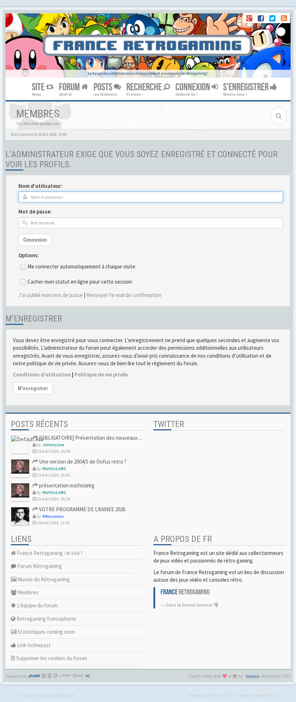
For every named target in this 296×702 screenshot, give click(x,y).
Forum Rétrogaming (39, 566)
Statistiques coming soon (46, 631)
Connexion (35, 240)
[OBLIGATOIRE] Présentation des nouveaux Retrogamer (102, 437)
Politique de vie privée (101, 374)
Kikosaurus (53, 516)
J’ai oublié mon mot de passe (50, 295)
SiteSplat (253, 676)
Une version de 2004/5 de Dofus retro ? (82, 461)
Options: (28, 255)
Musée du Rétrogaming (43, 579)
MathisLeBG (54, 468)
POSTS (103, 87)
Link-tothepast (33, 645)
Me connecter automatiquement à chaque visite (81, 266)
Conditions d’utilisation (42, 374)
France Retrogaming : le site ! (49, 553)
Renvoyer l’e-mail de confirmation (123, 295)
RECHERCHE (144, 87)
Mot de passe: (35, 211)
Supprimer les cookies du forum (51, 658)
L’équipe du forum (37, 605)
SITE (39, 87)
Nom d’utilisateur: (40, 185)
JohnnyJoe (53, 444)
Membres (28, 592)
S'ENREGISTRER (246, 87)
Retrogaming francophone (46, 618)
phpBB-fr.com (62, 695)
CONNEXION (193, 87)
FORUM (70, 87)
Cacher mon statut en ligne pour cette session (79, 281)
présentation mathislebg (66, 485)
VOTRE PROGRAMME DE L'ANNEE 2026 (81, 509)
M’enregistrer (33, 388)
